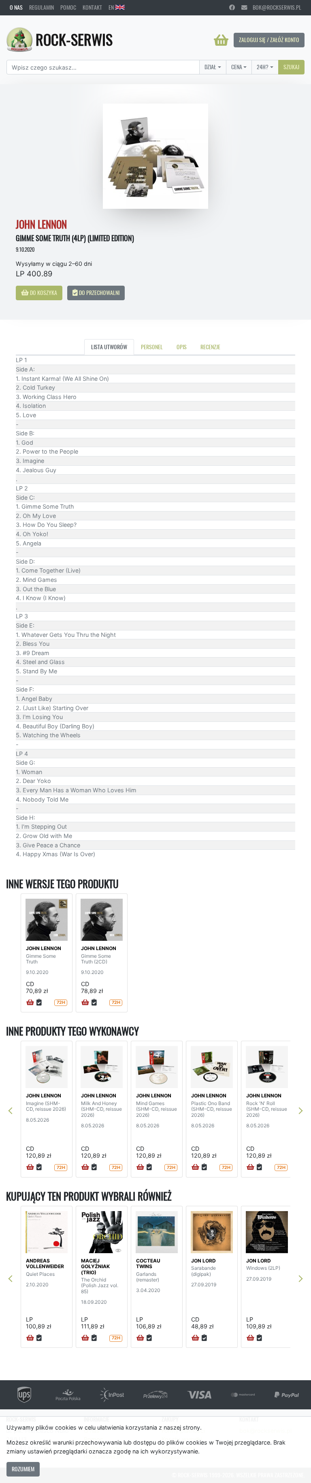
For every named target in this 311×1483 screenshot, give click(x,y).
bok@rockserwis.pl (274, 7)
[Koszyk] (221, 40)
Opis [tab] (182, 347)
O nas (16, 7)
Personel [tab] (152, 347)
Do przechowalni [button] (98, 293)
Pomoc (68, 7)
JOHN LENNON (43, 948)
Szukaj (291, 67)
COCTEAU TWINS (148, 1263)
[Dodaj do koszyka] (30, 1003)
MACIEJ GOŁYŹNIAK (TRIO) (95, 1266)
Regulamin (41, 7)
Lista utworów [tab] (109, 347)
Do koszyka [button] (43, 293)
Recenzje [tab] (210, 347)
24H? (262, 67)
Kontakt (92, 7)
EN (112, 7)
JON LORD (203, 1261)
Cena (236, 67)
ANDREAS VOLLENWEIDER (45, 1263)
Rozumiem (23, 1469)
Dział (210, 67)
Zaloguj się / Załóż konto (269, 40)
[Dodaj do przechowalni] (39, 1003)
